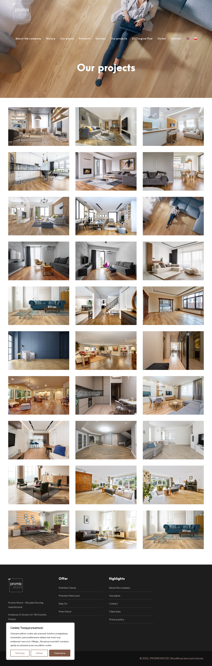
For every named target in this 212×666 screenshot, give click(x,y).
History (50, 38)
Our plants (67, 38)
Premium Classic (67, 587)
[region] (40, 641)
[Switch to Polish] (195, 40)
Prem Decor (65, 611)
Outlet (162, 38)
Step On (63, 603)
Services (100, 38)
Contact (176, 38)
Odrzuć (39, 653)
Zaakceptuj (59, 653)
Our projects (119, 38)
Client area (115, 611)
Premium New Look (69, 595)
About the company (28, 38)
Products (84, 38)
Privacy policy (116, 619)
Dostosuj (20, 653)
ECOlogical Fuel (142, 38)
